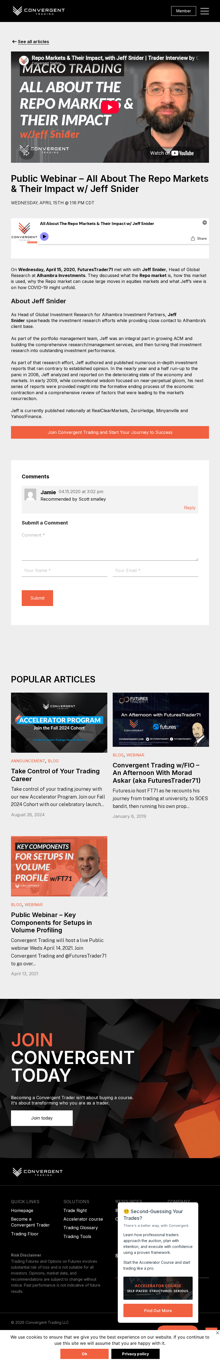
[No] (217, 1332)
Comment (33, 535)
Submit (37, 598)
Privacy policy (135, 1353)
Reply (190, 507)
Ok (84, 1353)
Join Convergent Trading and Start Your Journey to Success (110, 432)
